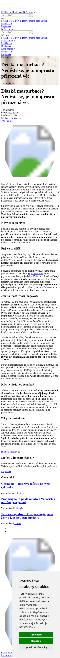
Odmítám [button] (36, 641)
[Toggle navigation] (2, 18)
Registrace (17, 12)
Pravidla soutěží (9, 655)
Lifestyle (24, 20)
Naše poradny (30, 12)
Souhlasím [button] (36, 634)
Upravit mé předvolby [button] (36, 647)
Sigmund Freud (35, 273)
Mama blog (35, 20)
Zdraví (16, 20)
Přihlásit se (6, 12)
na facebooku (10, 451)
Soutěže (44, 20)
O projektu (6, 652)
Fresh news (7, 20)
